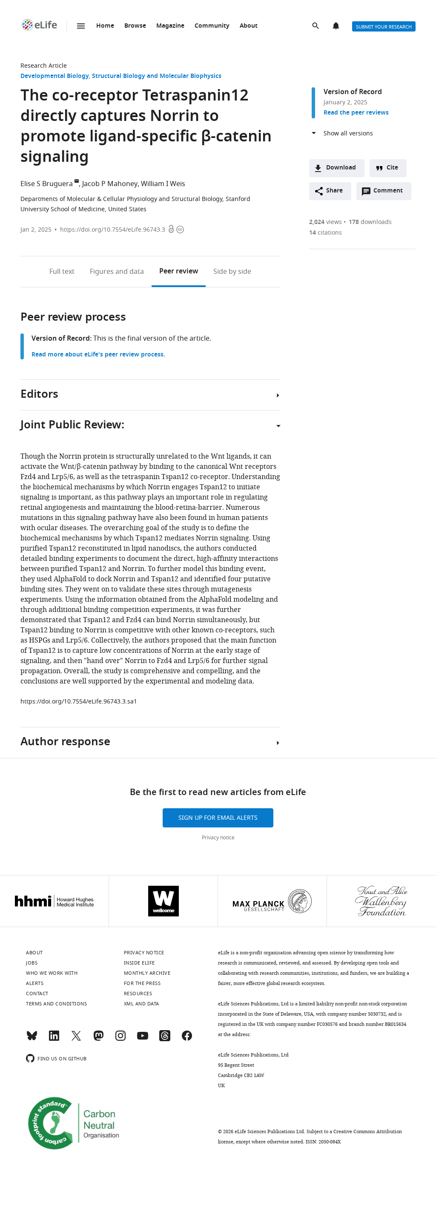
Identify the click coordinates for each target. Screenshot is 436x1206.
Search (316, 26)
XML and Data (141, 1003)
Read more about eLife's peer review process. (98, 355)
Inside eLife (139, 962)
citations (325, 232)
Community (212, 26)
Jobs (31, 962)
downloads (370, 222)
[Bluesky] (32, 1039)
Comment (391, 193)
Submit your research (384, 26)
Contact (37, 993)
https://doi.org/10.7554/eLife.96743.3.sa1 (78, 701)
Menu (81, 26)
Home (105, 26)
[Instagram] (120, 1039)
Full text (62, 272)
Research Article (43, 65)
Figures (117, 272)
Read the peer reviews (356, 113)
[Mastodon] (98, 1039)
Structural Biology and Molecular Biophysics (156, 76)
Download (341, 168)
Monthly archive (147, 973)
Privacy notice (218, 837)
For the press (142, 983)
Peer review (178, 271)
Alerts (337, 26)
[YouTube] (143, 1039)
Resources (138, 993)
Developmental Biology (54, 76)
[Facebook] (187, 1039)
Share (334, 191)
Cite (392, 168)
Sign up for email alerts (218, 817)
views (325, 222)
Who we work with (51, 973)
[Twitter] (76, 1039)
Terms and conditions (56, 1003)
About (249, 26)
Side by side (232, 272)
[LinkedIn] (54, 1039)
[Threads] (165, 1039)
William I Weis (163, 184)
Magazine (170, 26)
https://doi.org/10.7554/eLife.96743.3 (112, 229)
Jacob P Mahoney (110, 184)
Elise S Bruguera (46, 184)
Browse (135, 26)
